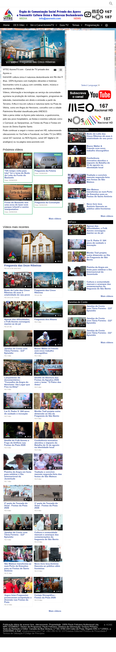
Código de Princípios (34, 633)
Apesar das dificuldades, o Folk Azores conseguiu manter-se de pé (17, 321)
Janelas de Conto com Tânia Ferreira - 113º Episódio (15, 350)
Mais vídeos (55, 218)
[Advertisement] (90, 61)
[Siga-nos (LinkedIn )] (13, 3)
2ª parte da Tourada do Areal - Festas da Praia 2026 (16, 505)
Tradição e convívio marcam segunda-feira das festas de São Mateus (48, 474)
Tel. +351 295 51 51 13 (53, 631)
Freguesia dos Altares (45, 319)
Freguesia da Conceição (47, 202)
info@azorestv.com (31, 631)
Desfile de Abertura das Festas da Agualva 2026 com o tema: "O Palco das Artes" (47, 381)
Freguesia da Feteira (45, 171)
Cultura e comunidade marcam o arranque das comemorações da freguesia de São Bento (46, 536)
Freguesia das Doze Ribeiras (22, 265)
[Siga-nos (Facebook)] (4, 3)
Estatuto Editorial (74, 631)
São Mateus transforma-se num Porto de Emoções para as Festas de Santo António (17, 567)
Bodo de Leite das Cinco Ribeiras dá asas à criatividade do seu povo (17, 292)
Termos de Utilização (13, 633)
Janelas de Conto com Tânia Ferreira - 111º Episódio (99, 332)
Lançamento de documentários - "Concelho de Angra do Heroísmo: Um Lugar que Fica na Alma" (17, 382)
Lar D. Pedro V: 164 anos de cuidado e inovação (16, 412)
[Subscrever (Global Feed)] (22, 3)
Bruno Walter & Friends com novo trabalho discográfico (46, 350)
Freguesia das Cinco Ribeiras (45, 291)
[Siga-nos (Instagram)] (17, 3)
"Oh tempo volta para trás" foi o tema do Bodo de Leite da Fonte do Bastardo (17, 174)
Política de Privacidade (95, 631)
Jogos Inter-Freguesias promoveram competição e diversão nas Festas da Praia (18, 598)
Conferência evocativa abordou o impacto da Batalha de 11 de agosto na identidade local (46, 444)
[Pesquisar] (111, 3)
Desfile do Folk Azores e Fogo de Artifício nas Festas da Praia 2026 (16, 442)
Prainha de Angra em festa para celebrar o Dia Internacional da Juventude (17, 475)
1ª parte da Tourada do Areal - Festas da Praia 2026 (46, 505)
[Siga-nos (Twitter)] (8, 3)
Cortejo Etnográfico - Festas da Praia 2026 (45, 596)
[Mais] (106, 25)
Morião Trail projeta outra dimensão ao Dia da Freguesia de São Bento (47, 413)
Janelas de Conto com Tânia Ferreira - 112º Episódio (15, 534)
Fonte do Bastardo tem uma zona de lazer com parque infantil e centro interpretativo (17, 206)
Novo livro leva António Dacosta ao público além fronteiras (47, 566)
